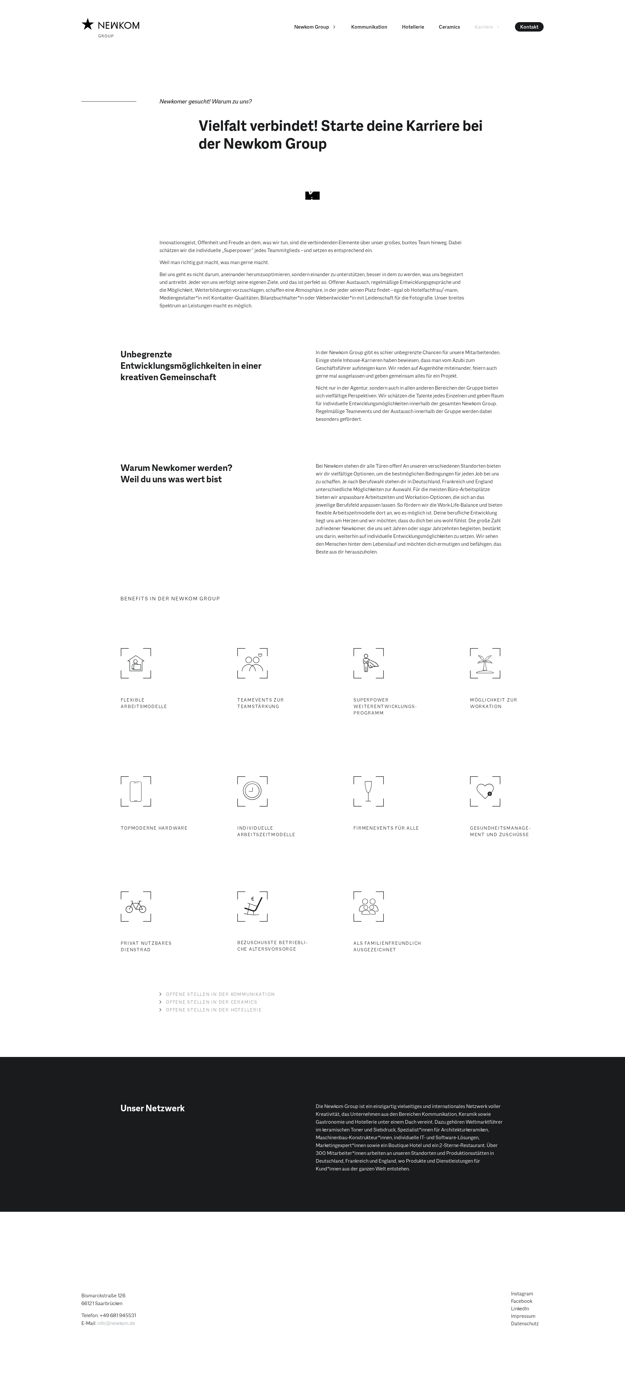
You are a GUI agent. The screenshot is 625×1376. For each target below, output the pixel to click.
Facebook (521, 1301)
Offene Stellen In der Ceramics (211, 1002)
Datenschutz (525, 1323)
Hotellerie (413, 27)
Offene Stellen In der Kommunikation (220, 994)
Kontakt (529, 27)
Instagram (522, 1293)
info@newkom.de (116, 1323)
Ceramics (449, 27)
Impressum (523, 1316)
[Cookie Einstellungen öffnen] (14, 1361)
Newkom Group (311, 27)
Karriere (484, 27)
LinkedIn (520, 1308)
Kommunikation (369, 27)
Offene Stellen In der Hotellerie (214, 1009)
